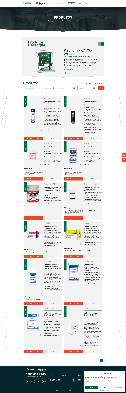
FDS (52, 138)
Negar (104, 387)
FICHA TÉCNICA (33, 138)
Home (52, 3)
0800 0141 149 (36, 374)
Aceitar (91, 387)
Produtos (71, 3)
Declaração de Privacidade (104, 390)
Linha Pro (88, 83)
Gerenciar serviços (89, 383)
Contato (87, 3)
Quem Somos (61, 3)
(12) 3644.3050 (55, 380)
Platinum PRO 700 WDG (78, 52)
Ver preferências (118, 387)
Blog (79, 3)
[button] (123, 373)
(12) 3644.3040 (76, 380)
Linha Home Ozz (98, 83)
